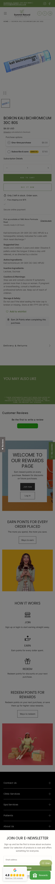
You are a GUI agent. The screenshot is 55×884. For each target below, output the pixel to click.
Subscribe (28, 868)
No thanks (27, 876)
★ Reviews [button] (2, 444)
